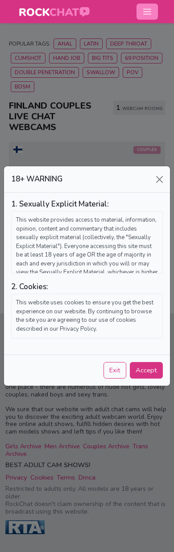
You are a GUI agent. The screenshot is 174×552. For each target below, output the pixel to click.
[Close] (159, 179)
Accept (146, 370)
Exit (114, 370)
